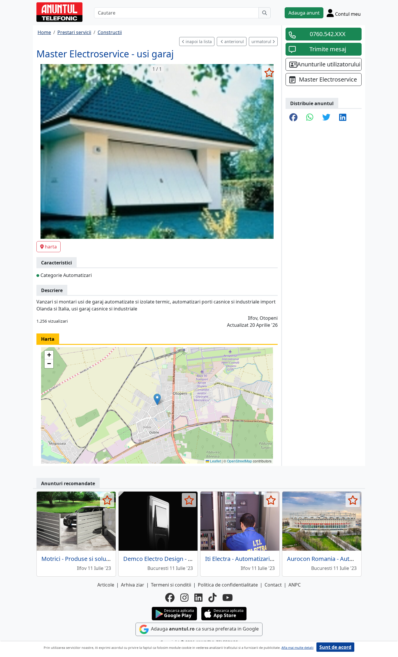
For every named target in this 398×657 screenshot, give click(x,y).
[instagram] (184, 598)
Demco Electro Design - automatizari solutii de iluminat (197, 559)
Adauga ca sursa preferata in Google (204, 629)
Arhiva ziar (132, 585)
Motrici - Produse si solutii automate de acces (102, 559)
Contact (273, 585)
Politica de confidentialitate (228, 585)
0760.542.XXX (328, 34)
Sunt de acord (335, 647)
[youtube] (227, 598)
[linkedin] (198, 598)
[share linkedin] (342, 117)
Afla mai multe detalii (297, 647)
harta (51, 246)
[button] (157, 399)
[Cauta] (264, 12)
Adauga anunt (304, 13)
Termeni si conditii (171, 585)
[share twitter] (326, 117)
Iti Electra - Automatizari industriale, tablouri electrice (276, 559)
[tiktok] (212, 598)
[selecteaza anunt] (269, 73)
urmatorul (261, 41)
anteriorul (233, 41)
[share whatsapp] (309, 117)
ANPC (294, 585)
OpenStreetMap (239, 460)
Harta (47, 339)
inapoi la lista (198, 41)
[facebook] (170, 598)
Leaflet (215, 460)
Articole (105, 585)
